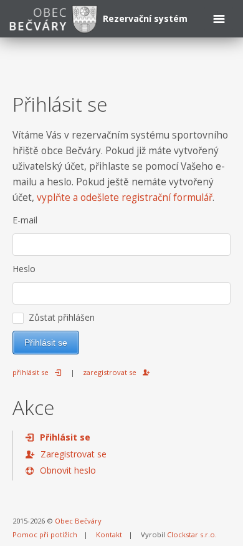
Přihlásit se (65, 437)
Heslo (24, 269)
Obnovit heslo (68, 470)
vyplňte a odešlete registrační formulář (124, 197)
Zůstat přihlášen (59, 317)
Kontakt (109, 534)
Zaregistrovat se (73, 454)
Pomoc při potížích (44, 534)
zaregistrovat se (109, 372)
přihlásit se (30, 372)
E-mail (24, 220)
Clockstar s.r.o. (192, 534)
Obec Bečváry (78, 520)
